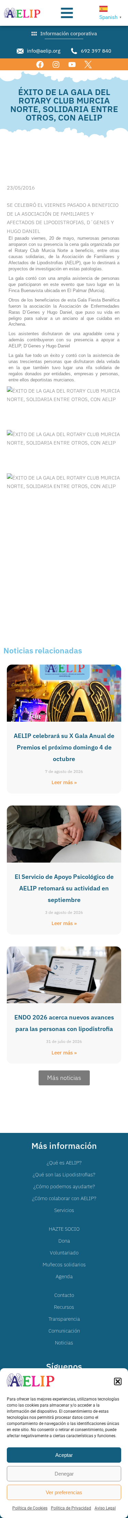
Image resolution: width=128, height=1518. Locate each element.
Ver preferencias (64, 1492)
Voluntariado (64, 1252)
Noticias (64, 1342)
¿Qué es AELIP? (64, 1162)
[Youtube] (72, 64)
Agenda (64, 1276)
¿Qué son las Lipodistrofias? (64, 1174)
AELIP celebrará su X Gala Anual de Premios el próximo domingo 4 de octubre (64, 747)
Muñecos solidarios (64, 1264)
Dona (64, 1240)
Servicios (64, 1210)
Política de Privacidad (71, 1508)
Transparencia (64, 1319)
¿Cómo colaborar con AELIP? (64, 1198)
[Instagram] (56, 64)
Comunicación (64, 1330)
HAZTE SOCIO (64, 1229)
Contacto (64, 1295)
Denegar (64, 1474)
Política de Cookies (29, 1508)
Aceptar (64, 1455)
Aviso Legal (105, 1508)
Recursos (64, 1307)
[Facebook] (40, 64)
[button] (117, 1381)
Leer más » (64, 782)
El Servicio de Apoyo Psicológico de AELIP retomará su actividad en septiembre (64, 888)
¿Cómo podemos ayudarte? (64, 1186)
